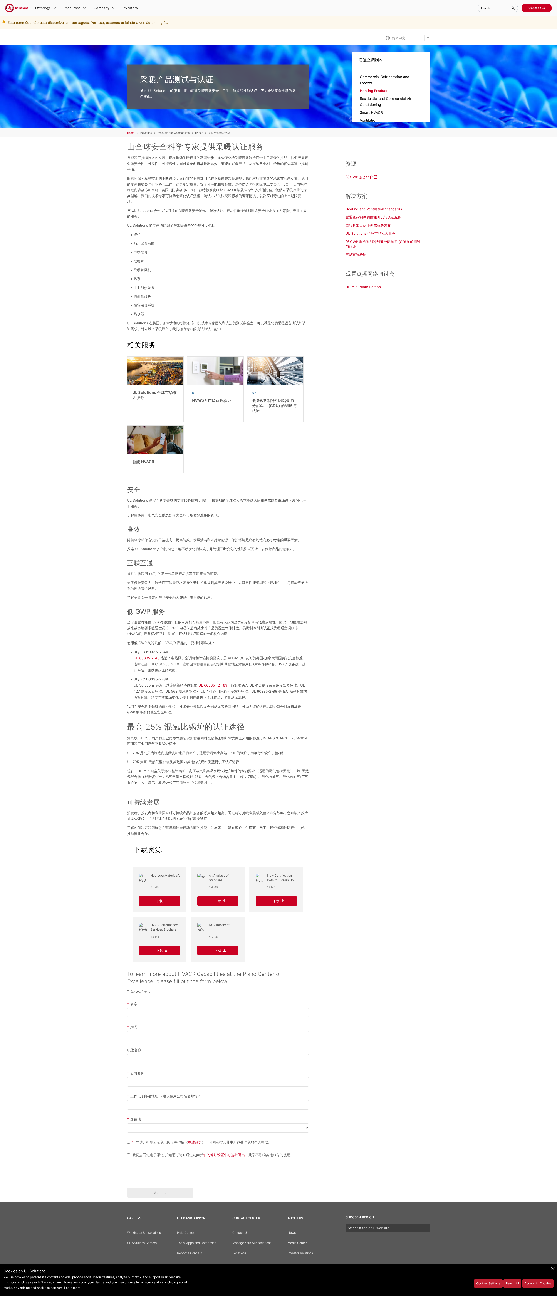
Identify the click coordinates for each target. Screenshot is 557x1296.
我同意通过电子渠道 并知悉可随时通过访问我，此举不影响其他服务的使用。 (212, 1155)
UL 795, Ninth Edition (363, 287)
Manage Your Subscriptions (251, 1243)
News (292, 1232)
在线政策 (195, 1142)
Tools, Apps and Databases (196, 1243)
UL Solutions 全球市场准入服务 (370, 233)
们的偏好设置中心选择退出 (224, 1155)
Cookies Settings (488, 1283)
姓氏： (134, 1027)
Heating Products (374, 91)
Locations (239, 1253)
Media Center (297, 1243)
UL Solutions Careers (142, 1243)
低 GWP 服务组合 (359, 177)
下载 (159, 901)
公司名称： (137, 1073)
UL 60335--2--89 (212, 685)
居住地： (135, 1119)
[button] (46, 8)
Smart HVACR (371, 112)
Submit (160, 1192)
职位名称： (135, 1050)
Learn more (72, 1287)
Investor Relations (300, 1253)
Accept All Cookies (538, 1283)
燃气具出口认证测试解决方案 (368, 225)
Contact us (536, 8)
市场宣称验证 (356, 254)
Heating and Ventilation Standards (374, 209)
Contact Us (240, 1232)
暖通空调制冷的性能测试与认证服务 (373, 217)
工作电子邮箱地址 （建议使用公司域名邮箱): (163, 1096)
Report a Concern (189, 1253)
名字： (134, 1004)
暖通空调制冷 (371, 60)
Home (130, 132)
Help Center (185, 1232)
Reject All (512, 1283)
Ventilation (368, 120)
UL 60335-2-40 (146, 658)
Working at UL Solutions (144, 1232)
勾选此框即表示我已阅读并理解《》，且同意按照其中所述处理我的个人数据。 (201, 1142)
